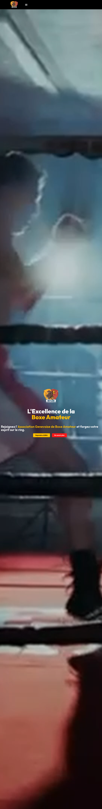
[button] (26, 5)
